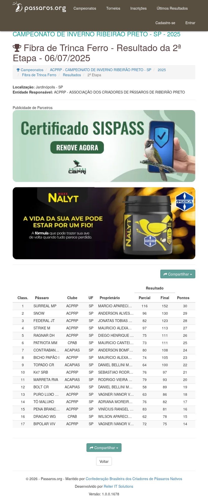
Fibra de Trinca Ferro (39, 74)
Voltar (104, 461)
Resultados (72, 74)
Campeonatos (85, 8)
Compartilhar (178, 274)
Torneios (113, 8)
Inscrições (138, 8)
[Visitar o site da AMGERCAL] (104, 223)
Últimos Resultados (172, 8)
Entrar (190, 22)
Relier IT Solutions (118, 486)
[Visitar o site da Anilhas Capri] (104, 146)
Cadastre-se (165, 22)
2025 (162, 69)
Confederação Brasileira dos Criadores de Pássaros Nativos (134, 478)
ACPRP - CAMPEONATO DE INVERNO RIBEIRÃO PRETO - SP (100, 69)
